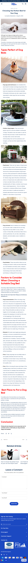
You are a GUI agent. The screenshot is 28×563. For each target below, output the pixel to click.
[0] (25, 3)
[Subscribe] (25, 524)
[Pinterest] (9, 433)
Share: (2, 433)
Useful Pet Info (14, 8)
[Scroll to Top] (25, 556)
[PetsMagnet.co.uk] (14, 4)
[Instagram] (4, 554)
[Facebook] (6, 433)
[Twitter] (11, 433)
